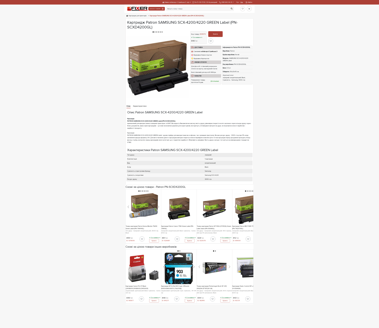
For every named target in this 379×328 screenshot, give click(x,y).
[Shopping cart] (249, 8)
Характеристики (139, 106)
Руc (239, 2)
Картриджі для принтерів (137, 16)
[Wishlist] (242, 8)
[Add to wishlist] (210, 41)
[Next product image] (184, 65)
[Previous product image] (131, 65)
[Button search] (232, 8)
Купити (215, 34)
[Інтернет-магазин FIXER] (127, 16)
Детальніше (215, 81)
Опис (128, 106)
